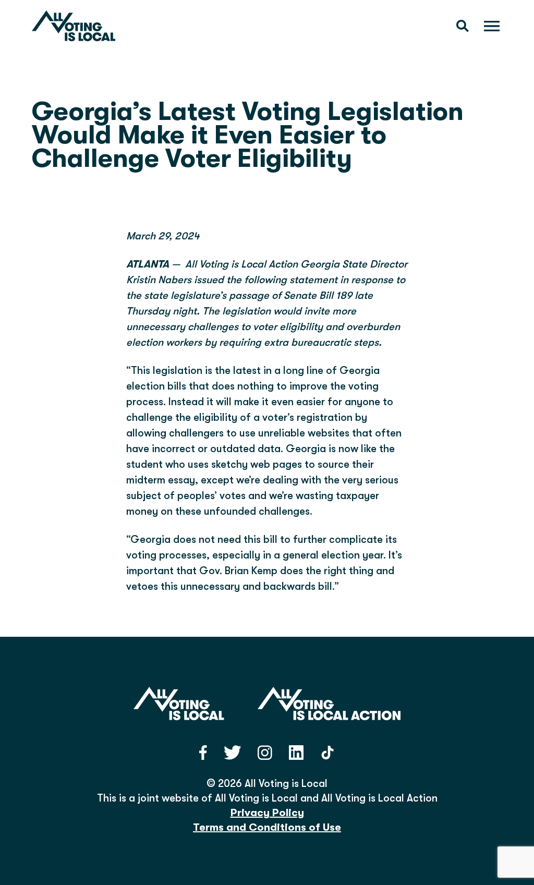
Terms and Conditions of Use (267, 827)
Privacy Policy (267, 813)
